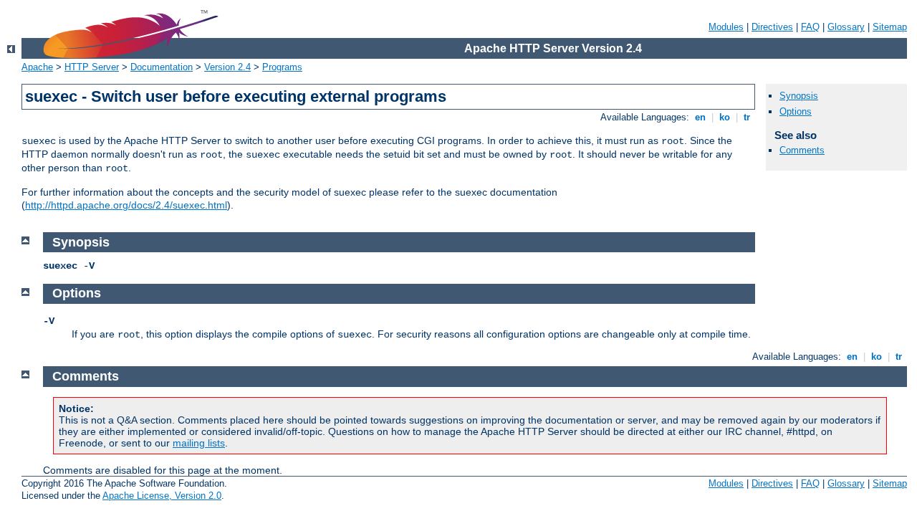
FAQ (810, 26)
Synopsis (798, 95)
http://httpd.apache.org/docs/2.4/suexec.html (126, 205)
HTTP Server (91, 67)
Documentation (161, 67)
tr (747, 117)
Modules (726, 26)
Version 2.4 (227, 67)
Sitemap (890, 26)
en (700, 117)
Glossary (846, 26)
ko (724, 117)
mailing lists (199, 443)
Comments (802, 150)
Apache (37, 67)
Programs (282, 67)
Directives (772, 26)
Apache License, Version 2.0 (161, 495)
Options (795, 111)
